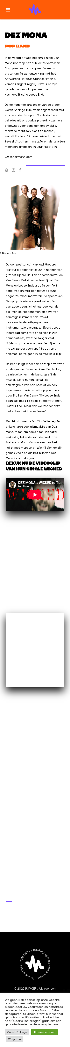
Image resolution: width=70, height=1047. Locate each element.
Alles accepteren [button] (44, 1032)
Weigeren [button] (14, 1039)
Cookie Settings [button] (17, 1032)
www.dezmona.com (18, 157)
